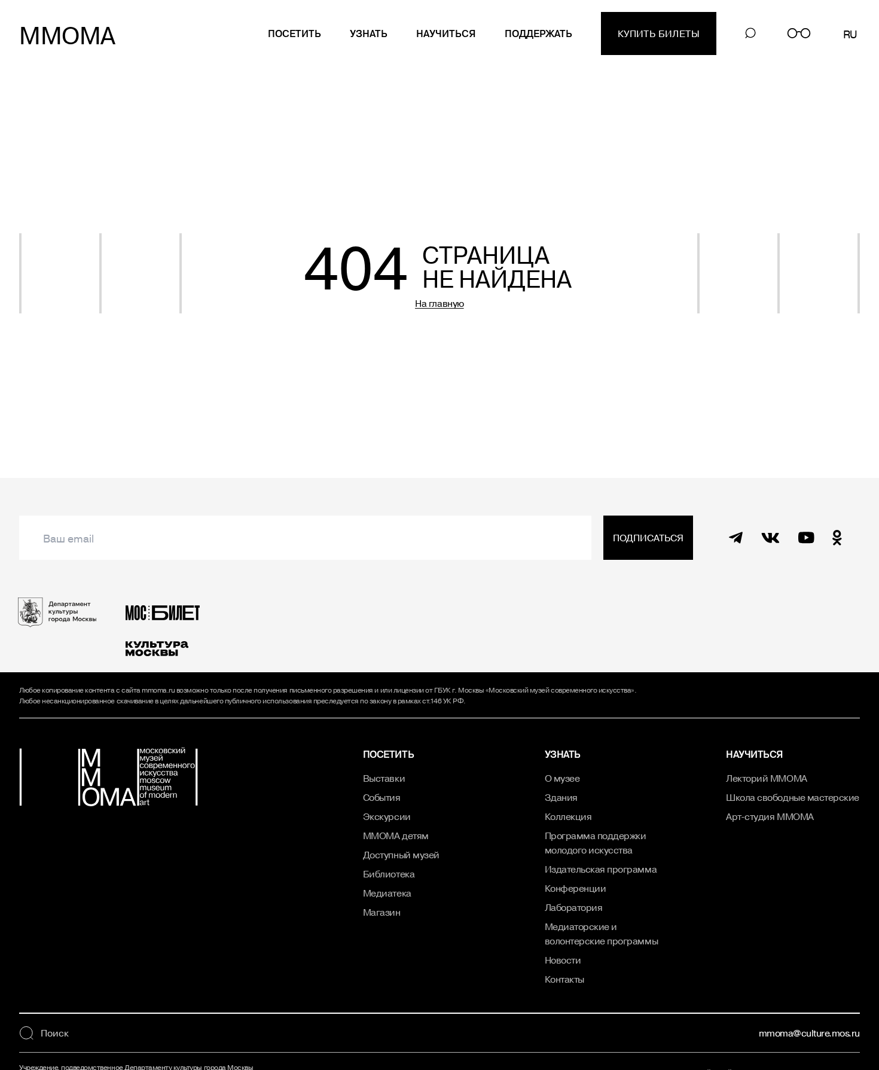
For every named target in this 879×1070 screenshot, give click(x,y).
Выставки (384, 778)
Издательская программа (601, 869)
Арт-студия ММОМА (769, 816)
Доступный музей (401, 854)
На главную (439, 303)
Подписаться (648, 537)
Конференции (575, 888)
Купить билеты (659, 33)
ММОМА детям (396, 835)
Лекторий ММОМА (766, 778)
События (382, 797)
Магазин (382, 912)
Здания (561, 797)
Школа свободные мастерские (792, 797)
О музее (562, 778)
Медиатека (387, 893)
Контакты (564, 979)
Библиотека (388, 873)
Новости (563, 960)
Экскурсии (387, 816)
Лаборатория (574, 907)
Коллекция (568, 816)
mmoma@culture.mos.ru (809, 1032)
